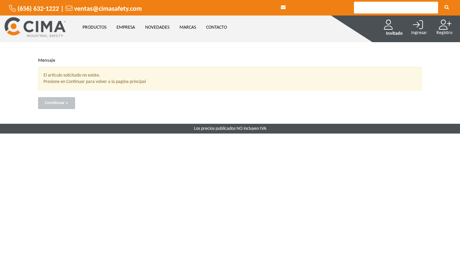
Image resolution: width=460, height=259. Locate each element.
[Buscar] (447, 8)
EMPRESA (126, 27)
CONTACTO (216, 27)
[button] (283, 7)
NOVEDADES (157, 27)
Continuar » (56, 103)
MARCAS (187, 27)
